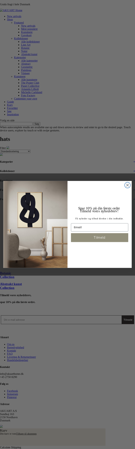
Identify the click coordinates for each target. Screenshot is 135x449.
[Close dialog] (127, 185)
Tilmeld (99, 237)
